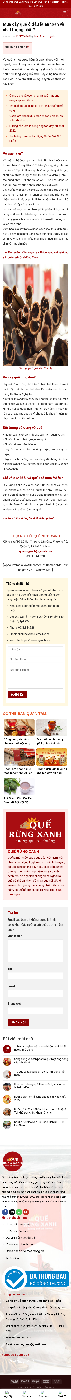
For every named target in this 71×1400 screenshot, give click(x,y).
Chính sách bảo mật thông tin (25, 1251)
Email (11, 986)
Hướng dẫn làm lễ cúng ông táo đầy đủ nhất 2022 (40, 1098)
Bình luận (15, 935)
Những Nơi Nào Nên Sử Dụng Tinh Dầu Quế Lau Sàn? (39, 1123)
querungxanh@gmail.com (35, 551)
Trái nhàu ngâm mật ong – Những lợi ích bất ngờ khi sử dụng (40, 1048)
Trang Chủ (22, 1388)
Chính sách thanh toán (20, 1244)
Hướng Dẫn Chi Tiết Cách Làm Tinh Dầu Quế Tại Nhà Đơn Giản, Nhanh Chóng (40, 1111)
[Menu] (65, 13)
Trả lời (13, 912)
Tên (10, 968)
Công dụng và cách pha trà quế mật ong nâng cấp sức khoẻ (41, 1061)
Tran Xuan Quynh (44, 36)
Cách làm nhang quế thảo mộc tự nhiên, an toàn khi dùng (39, 1086)
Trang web (15, 1003)
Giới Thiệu (36, 1388)
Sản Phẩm (49, 1388)
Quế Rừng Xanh (21, 1361)
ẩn (28, 46)
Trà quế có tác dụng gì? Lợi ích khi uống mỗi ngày (39, 1073)
